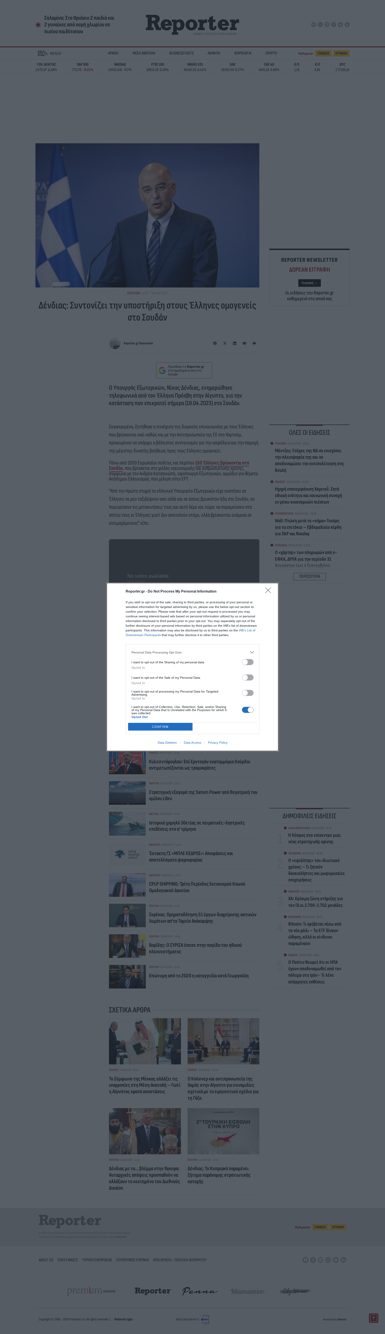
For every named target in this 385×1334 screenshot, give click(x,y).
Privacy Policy (217, 742)
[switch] (248, 662)
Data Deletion (167, 742)
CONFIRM (160, 726)
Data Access (192, 742)
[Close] (269, 591)
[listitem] (192, 652)
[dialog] (192, 667)
